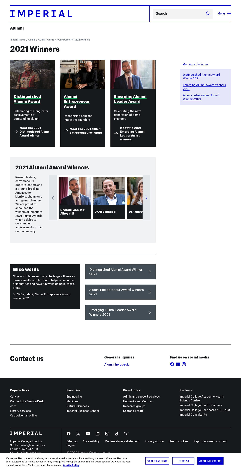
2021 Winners (82, 39)
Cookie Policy (71, 465)
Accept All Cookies (210, 460)
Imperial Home (17, 39)
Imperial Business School (83, 411)
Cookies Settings (157, 460)
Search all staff (133, 411)
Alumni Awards (46, 39)
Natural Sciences (78, 406)
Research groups (134, 406)
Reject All (183, 460)
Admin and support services (141, 396)
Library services (20, 411)
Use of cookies (178, 441)
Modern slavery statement (122, 441)
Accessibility (91, 441)
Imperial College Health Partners (201, 405)
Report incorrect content (210, 441)
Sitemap (72, 441)
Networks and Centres (138, 401)
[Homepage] (80, 13)
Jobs (13, 406)
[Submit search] (208, 14)
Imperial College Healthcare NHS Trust (205, 410)
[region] (120, 461)
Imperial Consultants (193, 414)
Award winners (65, 39)
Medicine (72, 401)
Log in (71, 445)
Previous (53, 197)
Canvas (15, 396)
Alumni (17, 28)
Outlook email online (23, 415)
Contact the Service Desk (27, 401)
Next (146, 197)
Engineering (74, 396)
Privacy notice (154, 441)
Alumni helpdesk (116, 364)
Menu (221, 13)
